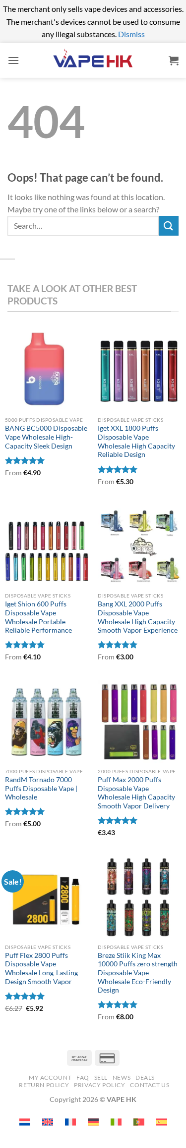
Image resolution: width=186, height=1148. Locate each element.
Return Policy (44, 1085)
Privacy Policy (99, 1085)
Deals (145, 1077)
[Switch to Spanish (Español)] (161, 1122)
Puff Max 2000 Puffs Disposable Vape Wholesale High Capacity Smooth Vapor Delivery (136, 793)
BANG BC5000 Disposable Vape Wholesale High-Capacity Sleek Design (46, 436)
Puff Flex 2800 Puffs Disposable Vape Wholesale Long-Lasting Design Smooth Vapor (41, 968)
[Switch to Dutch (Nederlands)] (24, 1122)
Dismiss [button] (131, 34)
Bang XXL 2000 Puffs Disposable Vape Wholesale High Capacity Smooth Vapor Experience (138, 617)
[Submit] (169, 225)
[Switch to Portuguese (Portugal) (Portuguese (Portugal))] (138, 1122)
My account (50, 1077)
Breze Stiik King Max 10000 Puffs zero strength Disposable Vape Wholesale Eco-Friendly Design (138, 973)
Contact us (149, 1085)
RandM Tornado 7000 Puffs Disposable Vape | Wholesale (41, 788)
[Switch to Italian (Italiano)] (116, 1122)
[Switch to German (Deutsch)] (93, 1122)
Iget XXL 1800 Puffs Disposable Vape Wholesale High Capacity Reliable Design (136, 441)
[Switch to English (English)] (47, 1122)
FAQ (82, 1077)
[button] (13, 60)
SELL (101, 1077)
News (121, 1077)
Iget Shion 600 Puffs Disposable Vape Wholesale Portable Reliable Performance (38, 617)
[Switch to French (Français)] (70, 1122)
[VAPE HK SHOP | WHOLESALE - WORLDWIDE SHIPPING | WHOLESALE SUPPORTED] (93, 60)
